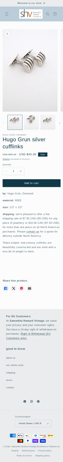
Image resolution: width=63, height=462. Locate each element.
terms (9, 380)
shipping (10, 372)
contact (10, 387)
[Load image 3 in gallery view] (48, 122)
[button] (6, 14)
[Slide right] (59, 123)
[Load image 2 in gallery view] (31, 122)
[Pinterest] (22, 288)
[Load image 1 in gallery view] (15, 122)
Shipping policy (42, 456)
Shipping (6, 159)
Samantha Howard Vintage (24, 446)
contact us (32, 231)
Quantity (7, 164)
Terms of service (24, 456)
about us (10, 357)
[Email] (29, 288)
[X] (14, 288)
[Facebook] (6, 288)
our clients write (14, 365)
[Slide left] (3, 123)
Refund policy (28, 451)
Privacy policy (45, 451)
